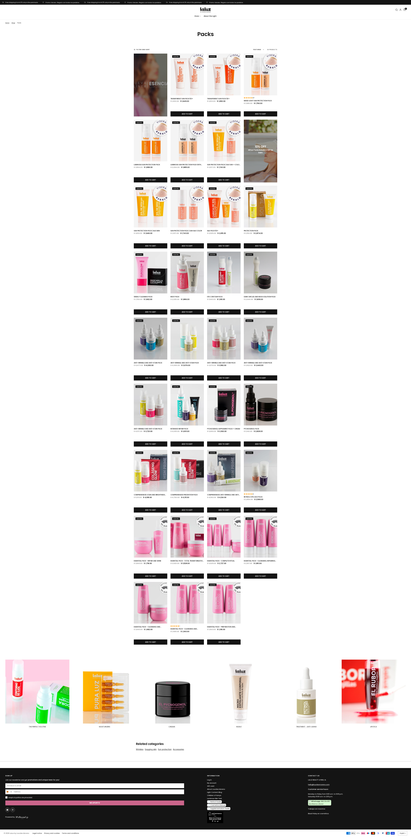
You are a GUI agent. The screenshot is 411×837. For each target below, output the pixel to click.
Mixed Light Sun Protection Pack (258, 101)
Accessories (178, 749)
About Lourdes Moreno (216, 789)
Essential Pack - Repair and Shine (147, 561)
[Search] (396, 10)
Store (196, 16)
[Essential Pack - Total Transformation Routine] (187, 537)
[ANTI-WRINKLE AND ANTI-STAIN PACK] (150, 339)
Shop (13, 23)
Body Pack (175, 297)
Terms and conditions (70, 833)
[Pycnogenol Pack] (260, 405)
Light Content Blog (214, 792)
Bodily (239, 726)
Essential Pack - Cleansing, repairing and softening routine (259, 561)
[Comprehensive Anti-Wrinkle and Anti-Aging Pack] (224, 471)
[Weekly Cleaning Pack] (150, 272)
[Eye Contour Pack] (224, 272)
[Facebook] (7, 810)
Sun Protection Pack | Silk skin (147, 231)
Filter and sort (143, 49)
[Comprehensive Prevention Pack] (187, 471)
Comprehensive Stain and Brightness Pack (149, 495)
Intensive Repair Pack (179, 429)
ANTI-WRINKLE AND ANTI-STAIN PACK (148, 363)
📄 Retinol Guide (214, 802)
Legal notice (37, 833)
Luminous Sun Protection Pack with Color (186, 165)
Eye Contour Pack (214, 297)
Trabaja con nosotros (316, 809)
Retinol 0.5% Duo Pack (253, 497)
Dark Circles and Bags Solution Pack (260, 297)
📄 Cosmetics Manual (216, 805)
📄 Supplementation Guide (219, 808)
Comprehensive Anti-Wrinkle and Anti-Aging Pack (223, 495)
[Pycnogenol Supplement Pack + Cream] (224, 405)
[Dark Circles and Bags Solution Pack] (260, 272)
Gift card (210, 786)
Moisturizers (104, 726)
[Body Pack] (187, 272)
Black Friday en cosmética (318, 813)
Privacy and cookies (52, 833)
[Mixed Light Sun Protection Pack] (260, 74)
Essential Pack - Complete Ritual (221, 561)
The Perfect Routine (37, 726)
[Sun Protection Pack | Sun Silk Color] (187, 206)
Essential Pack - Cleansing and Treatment (147, 627)
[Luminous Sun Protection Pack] (150, 140)
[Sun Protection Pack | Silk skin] (150, 206)
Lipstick (373, 726)
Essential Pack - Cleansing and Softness (184, 629)
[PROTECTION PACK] (260, 206)
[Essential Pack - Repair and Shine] (150, 537)
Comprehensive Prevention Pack (184, 495)
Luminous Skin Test (214, 798)
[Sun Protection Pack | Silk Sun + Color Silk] (224, 140)
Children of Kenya (214, 795)
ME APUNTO (94, 803)
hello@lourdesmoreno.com (319, 784)
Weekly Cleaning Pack (143, 297)
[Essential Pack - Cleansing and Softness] (187, 603)
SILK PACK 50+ (212, 231)
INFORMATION (213, 775)
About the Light (210, 16)
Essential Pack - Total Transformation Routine (187, 561)
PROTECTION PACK (251, 231)
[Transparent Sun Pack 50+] (187, 74)
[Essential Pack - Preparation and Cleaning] (224, 603)
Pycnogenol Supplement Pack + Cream (223, 429)
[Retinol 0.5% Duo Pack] (260, 471)
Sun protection (165, 749)
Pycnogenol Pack (251, 429)
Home (7, 23)
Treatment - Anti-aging (306, 726)
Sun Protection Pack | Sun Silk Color (186, 231)
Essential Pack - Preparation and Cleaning (221, 627)
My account (211, 783)
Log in (209, 780)
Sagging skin (151, 749)
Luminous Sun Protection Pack (147, 165)
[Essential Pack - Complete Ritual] (224, 537)
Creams (172, 726)
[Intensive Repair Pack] (187, 405)
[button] (248, 98)
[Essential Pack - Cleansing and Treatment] (150, 603)
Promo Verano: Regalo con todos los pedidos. (63, 2)
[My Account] (400, 10)
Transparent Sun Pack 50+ (182, 99)
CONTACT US (314, 775)
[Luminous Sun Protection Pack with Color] (187, 140)
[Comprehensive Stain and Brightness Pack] (150, 471)
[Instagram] (12, 810)
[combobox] (9, 792)
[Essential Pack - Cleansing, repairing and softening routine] (260, 537)
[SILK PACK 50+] (224, 206)
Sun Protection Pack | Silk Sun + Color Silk (223, 165)
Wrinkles (139, 749)
